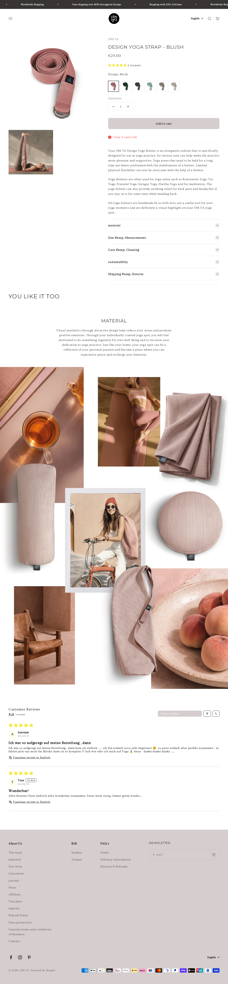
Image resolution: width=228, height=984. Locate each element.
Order (104, 852)
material (15, 859)
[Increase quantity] (128, 106)
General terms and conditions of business (30, 932)
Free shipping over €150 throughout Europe (81, 4)
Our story (15, 866)
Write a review (170, 713)
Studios (76, 852)
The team (15, 852)
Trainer (76, 859)
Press (12, 887)
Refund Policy (18, 915)
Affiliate (15, 894)
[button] (118, 65)
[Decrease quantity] (113, 106)
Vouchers (15, 901)
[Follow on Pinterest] (29, 957)
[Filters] (207, 714)
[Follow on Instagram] (20, 957)
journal (14, 880)
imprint (14, 908)
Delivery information (115, 859)
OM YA (113, 39)
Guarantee (16, 873)
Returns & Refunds (114, 866)
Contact (14, 941)
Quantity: (115, 98)
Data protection (20, 922)
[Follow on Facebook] (11, 957)
